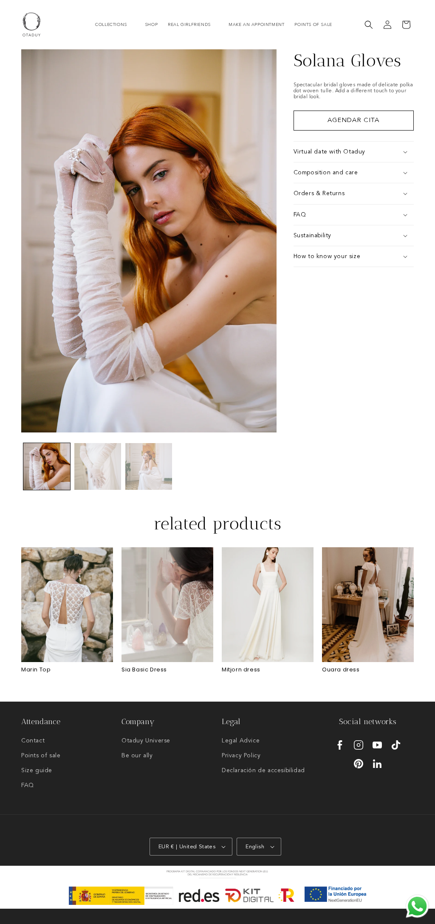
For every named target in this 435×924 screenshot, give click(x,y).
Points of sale (40, 756)
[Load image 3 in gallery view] (148, 466)
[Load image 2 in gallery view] (97, 466)
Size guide (36, 770)
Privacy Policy (241, 756)
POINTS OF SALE (313, 25)
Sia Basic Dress (144, 670)
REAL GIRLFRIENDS (189, 25)
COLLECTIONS (111, 25)
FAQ (27, 785)
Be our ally (137, 756)
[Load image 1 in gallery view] (46, 466)
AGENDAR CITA (353, 120)
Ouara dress (341, 670)
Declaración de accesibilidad (263, 770)
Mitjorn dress (241, 670)
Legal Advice (241, 741)
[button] (115, 25)
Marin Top (36, 670)
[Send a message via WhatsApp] (417, 906)
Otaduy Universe (145, 741)
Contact (33, 741)
